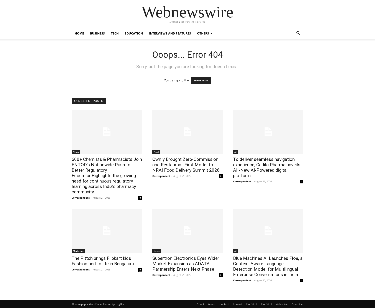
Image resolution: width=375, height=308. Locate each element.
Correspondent (81, 197)
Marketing (78, 250)
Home (79, 33)
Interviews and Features (170, 33)
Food (156, 151)
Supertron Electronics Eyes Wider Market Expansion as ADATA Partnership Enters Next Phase (185, 264)
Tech (115, 33)
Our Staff (251, 304)
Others (203, 33)
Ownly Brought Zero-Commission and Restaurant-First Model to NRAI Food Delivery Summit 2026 (186, 165)
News (76, 151)
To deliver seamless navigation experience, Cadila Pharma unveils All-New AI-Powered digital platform (266, 167)
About (200, 304)
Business (97, 33)
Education (134, 33)
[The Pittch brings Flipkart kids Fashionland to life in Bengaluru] (107, 231)
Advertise (282, 304)
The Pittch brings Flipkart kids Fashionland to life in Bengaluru (103, 261)
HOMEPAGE (201, 80)
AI (235, 151)
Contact (224, 304)
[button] (298, 34)
